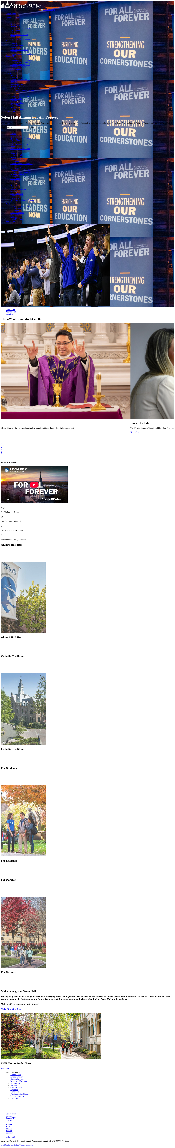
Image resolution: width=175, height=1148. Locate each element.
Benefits (9, 73)
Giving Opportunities (18, 67)
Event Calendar (16, 99)
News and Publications (19, 50)
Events (13, 24)
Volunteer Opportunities (19, 35)
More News (5, 1069)
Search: (4, 127)
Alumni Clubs (15, 26)
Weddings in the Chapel (19, 1094)
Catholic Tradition (17, 103)
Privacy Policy (13, 1145)
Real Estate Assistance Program (22, 90)
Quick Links (10, 94)
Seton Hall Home (17, 109)
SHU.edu (14, 1098)
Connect (9, 41)
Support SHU (11, 56)
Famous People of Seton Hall (21, 54)
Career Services (16, 77)
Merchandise (15, 1083)
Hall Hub (14, 37)
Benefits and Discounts (19, 1081)
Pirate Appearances (17, 1096)
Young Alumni (16, 30)
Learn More (5, 559)
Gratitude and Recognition (20, 65)
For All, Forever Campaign (20, 62)
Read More (134, 432)
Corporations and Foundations (21, 60)
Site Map (4, 1145)
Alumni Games (16, 47)
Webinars (14, 82)
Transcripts (14, 88)
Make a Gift (15, 71)
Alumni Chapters (16, 1077)
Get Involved (11, 1114)
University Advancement (19, 96)
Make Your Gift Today (12, 1009)
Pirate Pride (14, 52)
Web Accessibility (26, 1145)
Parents (13, 33)
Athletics (13, 107)
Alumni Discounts (17, 86)
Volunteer (9, 314)
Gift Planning (15, 69)
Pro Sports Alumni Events (20, 39)
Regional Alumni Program (20, 28)
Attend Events (11, 312)
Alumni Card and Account (20, 80)
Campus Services (16, 84)
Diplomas (14, 1090)
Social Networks (16, 45)
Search (31, 127)
